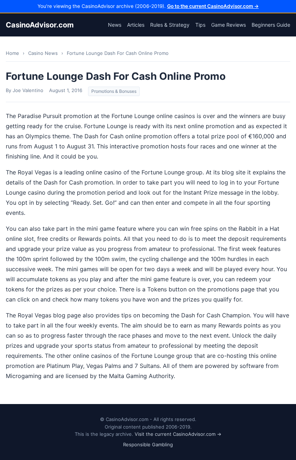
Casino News (43, 53)
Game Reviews (228, 25)
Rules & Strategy (170, 25)
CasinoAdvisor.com (40, 25)
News (114, 25)
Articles (135, 25)
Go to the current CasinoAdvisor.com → (213, 6)
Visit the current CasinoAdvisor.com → (178, 434)
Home (12, 53)
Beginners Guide (271, 25)
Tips (200, 25)
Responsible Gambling (148, 444)
